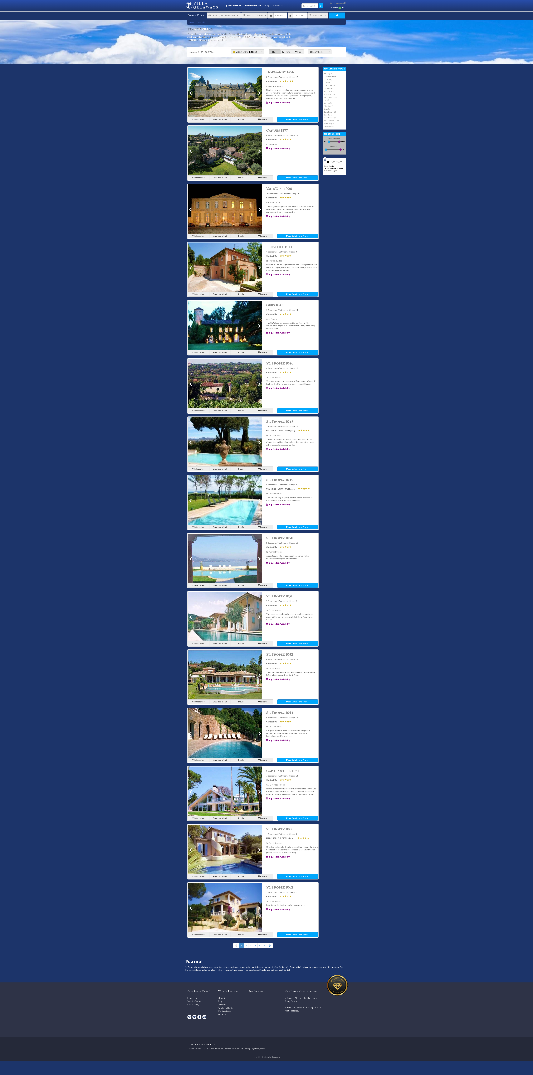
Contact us (328, 166)
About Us (222, 998)
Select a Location (255, 15)
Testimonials (223, 1004)
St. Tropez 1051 (279, 596)
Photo (287, 52)
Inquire (241, 119)
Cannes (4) (328, 103)
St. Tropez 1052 (279, 654)
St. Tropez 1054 (279, 713)
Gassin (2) (329, 80)
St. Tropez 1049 (279, 480)
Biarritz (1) (328, 115)
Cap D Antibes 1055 (282, 771)
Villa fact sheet (198, 119)
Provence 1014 (279, 247)
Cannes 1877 (277, 130)
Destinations (252, 5)
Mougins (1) (328, 106)
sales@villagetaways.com (254, 1048)
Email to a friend (220, 119)
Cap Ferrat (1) (329, 88)
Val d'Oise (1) (329, 91)
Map (299, 52)
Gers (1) (327, 109)
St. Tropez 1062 (279, 887)
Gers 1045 (274, 305)
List (275, 52)
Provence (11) (329, 94)
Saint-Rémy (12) (330, 112)
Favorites (335, 7)
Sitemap (222, 1014)
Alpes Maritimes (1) (331, 121)
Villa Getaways (274, 1057)
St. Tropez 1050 (279, 538)
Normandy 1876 (280, 72)
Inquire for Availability (279, 102)
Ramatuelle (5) (331, 77)
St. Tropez (328, 74)
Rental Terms (193, 998)
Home (191, 22)
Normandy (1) (329, 124)
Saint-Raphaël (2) (330, 118)
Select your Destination (223, 15)
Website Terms (194, 1001)
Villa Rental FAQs (225, 1008)
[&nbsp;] (261, 51)
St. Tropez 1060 (280, 829)
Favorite (263, 119)
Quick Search (232, 5)
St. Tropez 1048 (279, 422)
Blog (267, 5)
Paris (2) (327, 100)
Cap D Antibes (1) (330, 97)
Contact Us (278, 5)
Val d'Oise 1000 (279, 189)
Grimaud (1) (330, 85)
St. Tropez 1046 (279, 363)
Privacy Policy (193, 1004)
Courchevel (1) (329, 126)
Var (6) (328, 82)
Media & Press (224, 1011)
